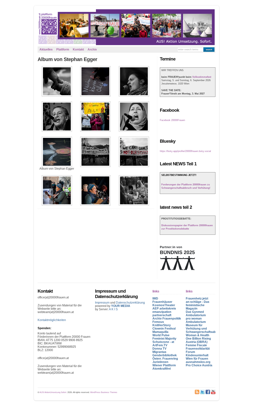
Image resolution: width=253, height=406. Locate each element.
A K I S (113, 309)
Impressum (102, 302)
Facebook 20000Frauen (172, 120)
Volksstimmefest (201, 77)
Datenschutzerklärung (130, 302)
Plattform (62, 49)
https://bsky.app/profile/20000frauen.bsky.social (185, 151)
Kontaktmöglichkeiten (52, 320)
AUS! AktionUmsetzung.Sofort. (53, 392)
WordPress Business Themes (103, 392)
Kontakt (78, 49)
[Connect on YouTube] (213, 392)
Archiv (92, 49)
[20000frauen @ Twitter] (202, 392)
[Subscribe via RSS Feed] (197, 392)
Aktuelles (46, 49)
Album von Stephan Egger (67, 59)
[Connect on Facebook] (208, 392)
